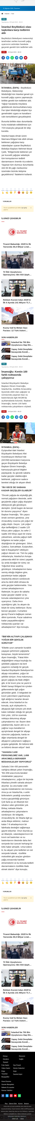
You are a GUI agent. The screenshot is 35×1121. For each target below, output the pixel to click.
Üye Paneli (17, 1065)
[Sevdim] (11, 189)
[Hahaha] (22, 189)
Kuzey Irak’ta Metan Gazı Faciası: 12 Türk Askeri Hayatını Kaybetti (15, 329)
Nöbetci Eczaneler (7, 1087)
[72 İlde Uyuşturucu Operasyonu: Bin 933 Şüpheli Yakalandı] (17, 260)
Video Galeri (5, 1068)
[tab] (7, 201)
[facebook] (3, 57)
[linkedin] (21, 57)
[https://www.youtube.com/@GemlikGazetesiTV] (15, 1095)
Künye (20, 1103)
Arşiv (15, 1071)
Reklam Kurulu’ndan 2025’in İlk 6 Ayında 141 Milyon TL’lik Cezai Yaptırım (17, 301)
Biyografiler (5, 1077)
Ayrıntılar (15, 1119)
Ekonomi (22, 1056)
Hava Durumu (6, 1081)
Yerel (12, 13)
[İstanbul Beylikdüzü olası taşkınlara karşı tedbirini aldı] (17, 73)
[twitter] (7, 57)
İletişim (26, 1103)
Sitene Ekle (13, 1103)
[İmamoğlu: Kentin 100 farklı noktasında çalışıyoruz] (17, 432)
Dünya (5, 1056)
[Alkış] (6, 189)
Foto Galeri (5, 1065)
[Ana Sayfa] (2, 14)
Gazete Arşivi (17, 1074)
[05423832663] (19, 1095)
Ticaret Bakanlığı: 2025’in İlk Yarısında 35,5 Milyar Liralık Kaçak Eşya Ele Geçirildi (17, 245)
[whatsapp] (12, 57)
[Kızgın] (19, 189)
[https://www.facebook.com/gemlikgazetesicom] (2, 1095)
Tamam (22, 1119)
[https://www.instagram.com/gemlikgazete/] (11, 1095)
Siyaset (5, 1062)
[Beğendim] (2, 189)
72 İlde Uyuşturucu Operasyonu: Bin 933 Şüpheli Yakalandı (17, 273)
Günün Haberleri (19, 1068)
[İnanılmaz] (27, 189)
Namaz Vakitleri (6, 1090)
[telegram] (16, 57)
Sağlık (21, 1059)
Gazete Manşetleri (7, 1084)
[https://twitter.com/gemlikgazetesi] (7, 1095)
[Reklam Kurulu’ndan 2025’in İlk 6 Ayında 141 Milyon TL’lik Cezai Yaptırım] (17, 288)
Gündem (6, 1059)
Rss (6, 1103)
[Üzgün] (31, 189)
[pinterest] (25, 57)
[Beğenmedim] (15, 189)
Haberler (7, 13)
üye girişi (24, 207)
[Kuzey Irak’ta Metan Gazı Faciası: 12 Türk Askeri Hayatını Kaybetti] (17, 316)
